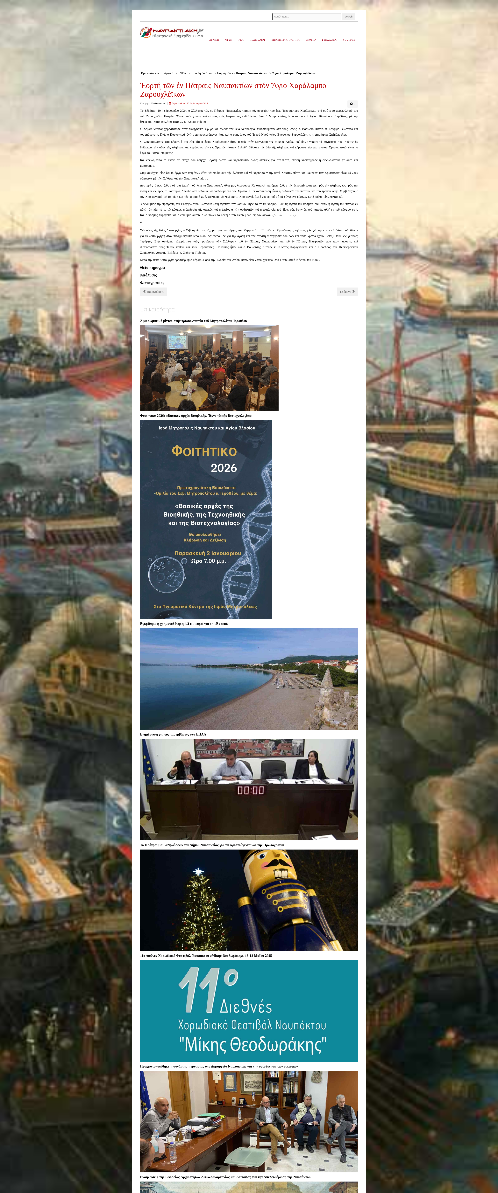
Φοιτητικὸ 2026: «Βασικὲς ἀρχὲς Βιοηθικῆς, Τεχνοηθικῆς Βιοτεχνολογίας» (196, 415)
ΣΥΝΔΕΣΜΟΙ (329, 39)
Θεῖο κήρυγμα (152, 267)
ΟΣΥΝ (228, 39)
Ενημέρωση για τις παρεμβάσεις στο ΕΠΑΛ (173, 734)
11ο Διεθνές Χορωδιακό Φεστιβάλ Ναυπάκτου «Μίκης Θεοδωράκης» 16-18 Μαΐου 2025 (206, 956)
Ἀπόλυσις (148, 275)
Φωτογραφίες (152, 282)
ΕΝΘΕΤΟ (311, 39)
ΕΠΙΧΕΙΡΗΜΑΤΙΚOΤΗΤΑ (286, 39)
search (348, 16)
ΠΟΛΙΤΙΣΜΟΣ (257, 39)
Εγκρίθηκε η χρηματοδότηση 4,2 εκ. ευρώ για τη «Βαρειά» (184, 624)
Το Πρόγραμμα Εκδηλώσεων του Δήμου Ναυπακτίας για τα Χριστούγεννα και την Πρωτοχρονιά (212, 845)
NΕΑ (241, 39)
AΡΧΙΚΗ (214, 39)
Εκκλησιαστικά (158, 103)
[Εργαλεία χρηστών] (352, 104)
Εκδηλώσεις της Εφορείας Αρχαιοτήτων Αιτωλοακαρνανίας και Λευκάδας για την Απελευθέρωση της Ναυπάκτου (225, 1177)
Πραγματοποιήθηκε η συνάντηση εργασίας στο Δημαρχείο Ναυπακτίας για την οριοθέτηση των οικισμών (219, 1066)
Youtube (349, 39)
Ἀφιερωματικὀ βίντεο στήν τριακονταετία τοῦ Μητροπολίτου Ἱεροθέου (193, 321)
